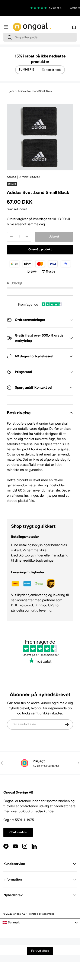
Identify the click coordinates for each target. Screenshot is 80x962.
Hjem (11, 91)
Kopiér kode (53, 70)
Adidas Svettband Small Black (35, 91)
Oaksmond (48, 913)
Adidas (11, 177)
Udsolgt (54, 236)
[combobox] (40, 37)
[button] (74, 27)
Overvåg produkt (40, 249)
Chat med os (18, 832)
